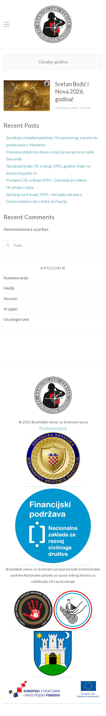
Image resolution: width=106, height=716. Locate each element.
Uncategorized (16, 319)
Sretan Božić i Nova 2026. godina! (72, 92)
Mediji (9, 288)
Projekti (10, 309)
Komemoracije (16, 278)
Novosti (86, 107)
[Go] (8, 245)
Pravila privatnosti (53, 428)
